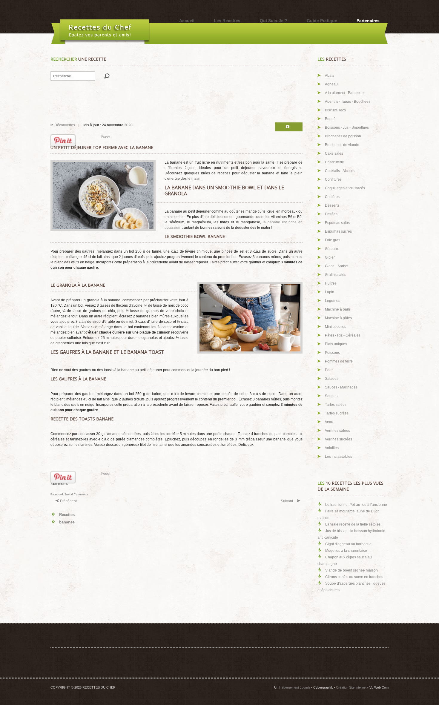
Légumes (332, 301)
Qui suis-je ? (273, 20)
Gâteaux (332, 249)
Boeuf (329, 119)
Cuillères (332, 197)
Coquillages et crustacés (345, 188)
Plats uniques (336, 344)
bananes (67, 522)
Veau (329, 422)
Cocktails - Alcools (339, 171)
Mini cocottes (335, 327)
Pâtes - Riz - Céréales (342, 335)
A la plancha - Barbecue (344, 93)
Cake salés (334, 153)
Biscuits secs (335, 110)
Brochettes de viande (342, 145)
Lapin (329, 292)
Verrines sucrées (338, 439)
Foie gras (332, 240)
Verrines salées (337, 430)
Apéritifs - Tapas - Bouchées (347, 101)
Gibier (330, 257)
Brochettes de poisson (343, 136)
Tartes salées (335, 405)
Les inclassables (338, 456)
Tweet (105, 137)
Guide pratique (322, 20)
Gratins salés (335, 275)
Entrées (331, 214)
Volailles (332, 448)
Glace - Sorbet (336, 266)
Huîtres (331, 283)
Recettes (67, 514)
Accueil (186, 20)
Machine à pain (337, 309)
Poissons (332, 353)
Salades (331, 379)
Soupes (331, 396)
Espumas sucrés (338, 231)
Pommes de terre (339, 361)
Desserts (332, 205)
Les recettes (227, 20)
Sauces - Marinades (341, 387)
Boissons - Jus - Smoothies (347, 127)
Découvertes (64, 125)
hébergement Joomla (294, 687)
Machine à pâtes (338, 318)
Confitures (333, 179)
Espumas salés (337, 223)
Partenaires (368, 20)
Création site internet (351, 687)
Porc (328, 370)
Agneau (331, 84)
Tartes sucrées (337, 413)
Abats (329, 75)
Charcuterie (334, 162)
